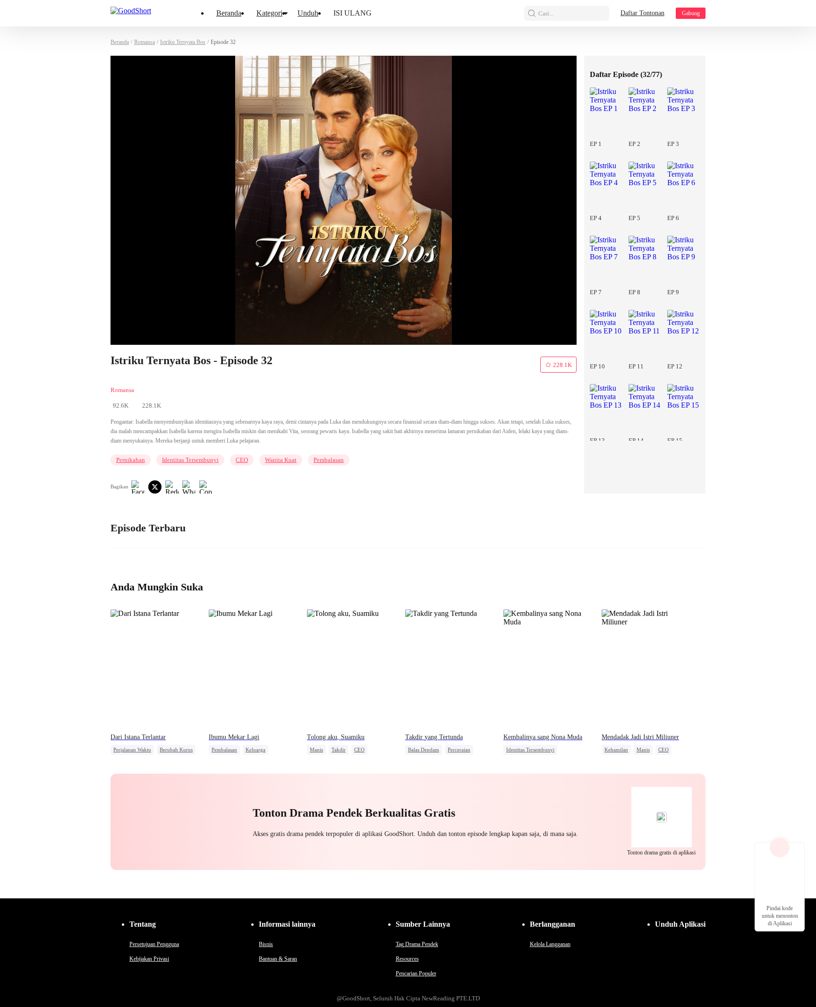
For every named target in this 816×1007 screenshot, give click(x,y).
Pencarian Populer (416, 973)
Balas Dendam (423, 749)
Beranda (228, 13)
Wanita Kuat (281, 459)
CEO (242, 459)
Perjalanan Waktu (132, 749)
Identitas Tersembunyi (190, 459)
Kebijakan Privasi (149, 959)
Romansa (144, 42)
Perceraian (459, 749)
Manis (316, 749)
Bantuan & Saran (278, 959)
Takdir (339, 749)
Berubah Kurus (176, 749)
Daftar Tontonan (642, 13)
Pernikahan (130, 459)
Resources (407, 959)
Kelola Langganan (550, 944)
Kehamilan (616, 749)
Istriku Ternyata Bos (182, 42)
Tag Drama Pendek (417, 944)
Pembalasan (329, 459)
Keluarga (255, 749)
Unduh (308, 13)
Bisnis (266, 944)
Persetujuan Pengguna (154, 944)
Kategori (269, 13)
